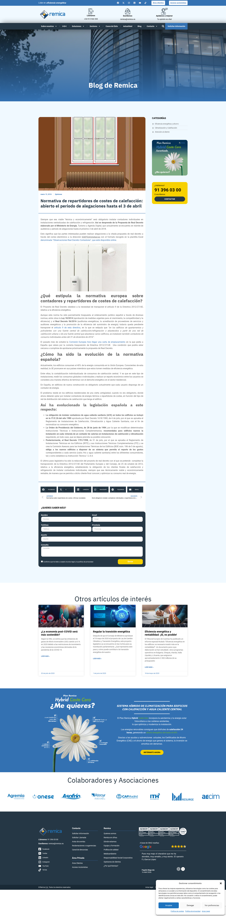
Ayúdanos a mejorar (164, 16)
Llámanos (91, 15)
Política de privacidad (192, 911)
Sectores (93, 26)
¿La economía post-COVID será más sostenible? (59, 633)
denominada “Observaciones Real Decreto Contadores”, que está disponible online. (79, 240)
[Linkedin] (134, 3)
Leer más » (45, 656)
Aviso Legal (206, 911)
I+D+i (64, 26)
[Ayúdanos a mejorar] (164, 11)
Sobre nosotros (47, 26)
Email (94, 515)
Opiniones (58, 194)
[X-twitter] (123, 3)
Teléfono (45, 525)
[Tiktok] (145, 3)
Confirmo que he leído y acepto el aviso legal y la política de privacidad (68, 562)
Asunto (44, 535)
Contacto (150, 26)
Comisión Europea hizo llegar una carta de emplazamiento (97, 342)
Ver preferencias (212, 905)
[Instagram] (129, 3)
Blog (139, 26)
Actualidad (127, 26)
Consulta (45, 545)
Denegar (190, 905)
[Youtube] (140, 3)
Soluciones (76, 26)
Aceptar (168, 905)
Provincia (96, 525)
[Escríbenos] (127, 11)
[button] (220, 883)
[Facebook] (118, 3)
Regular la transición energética (111, 631)
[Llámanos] (91, 11)
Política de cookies (177, 911)
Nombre (44, 515)
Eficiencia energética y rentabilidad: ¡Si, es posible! (161, 633)
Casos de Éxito (112, 26)
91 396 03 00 (167, 189)
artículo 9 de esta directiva (67, 327)
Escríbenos (127, 16)
